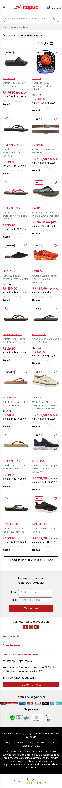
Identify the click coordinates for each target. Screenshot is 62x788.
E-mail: (14, 600)
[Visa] (22, 703)
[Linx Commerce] (36, 781)
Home (5, 27)
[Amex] (52, 703)
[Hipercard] (37, 703)
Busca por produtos (18, 27)
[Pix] (58, 703)
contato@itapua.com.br (24, 677)
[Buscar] (55, 18)
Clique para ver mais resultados (31, 560)
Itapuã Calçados (26, 7)
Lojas (49, 7)
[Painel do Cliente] (53, 7)
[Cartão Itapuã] (9, 703)
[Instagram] (31, 627)
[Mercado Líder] (36, 718)
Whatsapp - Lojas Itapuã (17, 661)
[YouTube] (36, 627)
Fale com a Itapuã (31, 684)
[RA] (48, 718)
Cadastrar (31, 608)
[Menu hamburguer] (4, 7)
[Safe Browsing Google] (19, 718)
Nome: (14, 592)
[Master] (30, 703)
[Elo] (45, 703)
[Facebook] (25, 627)
